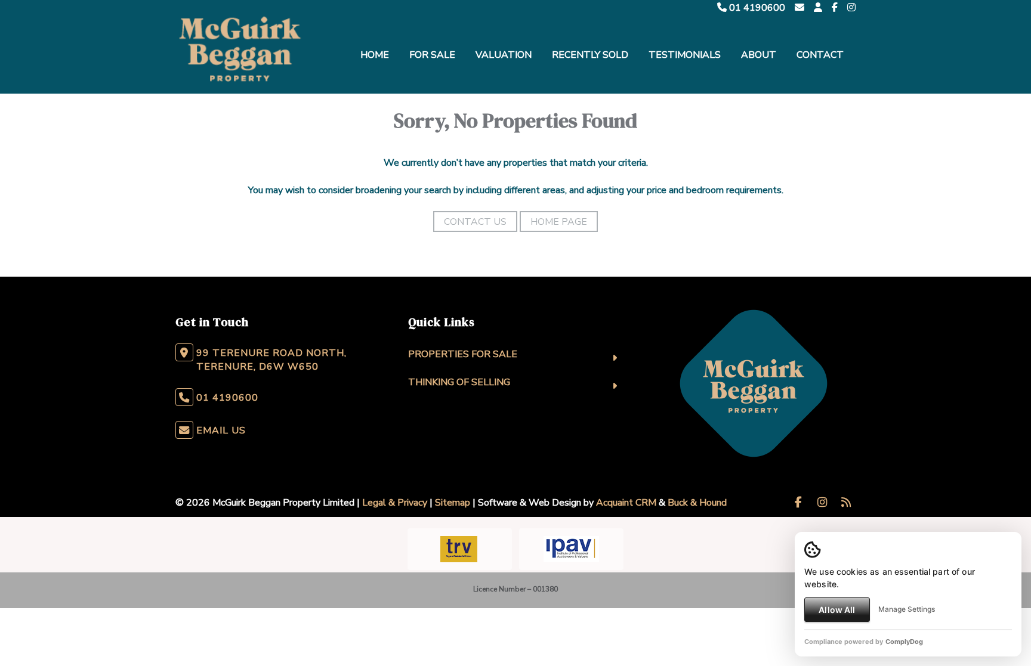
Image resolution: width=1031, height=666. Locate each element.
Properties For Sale (462, 354)
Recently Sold (590, 54)
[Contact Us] (818, 7)
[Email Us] (799, 7)
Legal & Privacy (394, 502)
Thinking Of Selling (459, 382)
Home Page (558, 221)
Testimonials (685, 54)
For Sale (432, 54)
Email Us (221, 430)
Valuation (504, 54)
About (758, 54)
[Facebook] (835, 7)
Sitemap (452, 502)
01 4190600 (756, 7)
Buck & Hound (697, 502)
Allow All (837, 610)
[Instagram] (851, 7)
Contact (820, 54)
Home (374, 54)
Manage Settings (906, 609)
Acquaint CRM (626, 502)
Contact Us (475, 221)
